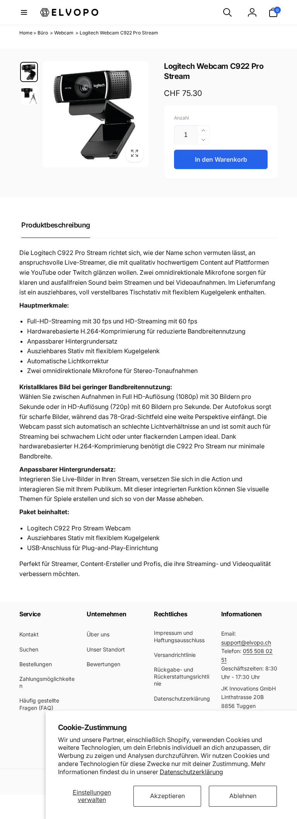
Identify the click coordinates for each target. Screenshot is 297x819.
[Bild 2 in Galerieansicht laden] (29, 95)
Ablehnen (242, 796)
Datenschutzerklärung (191, 772)
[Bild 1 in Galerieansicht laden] (29, 72)
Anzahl (181, 117)
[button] (23, 12)
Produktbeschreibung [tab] (55, 225)
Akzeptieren (167, 796)
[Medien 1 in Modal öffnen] (95, 114)
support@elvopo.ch (246, 642)
